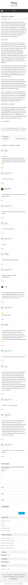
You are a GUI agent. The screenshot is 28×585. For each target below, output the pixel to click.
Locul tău (3, 523)
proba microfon (16, 129)
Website (3, 500)
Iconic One (6, 583)
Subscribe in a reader (5, 569)
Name (2, 487)
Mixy (14, 2)
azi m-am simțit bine (21, 138)
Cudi (5, 286)
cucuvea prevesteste (7, 129)
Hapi (2, 538)
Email (2, 493)
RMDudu (6, 253)
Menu (14, 10)
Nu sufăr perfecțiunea (5, 528)
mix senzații (8, 128)
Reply (2, 167)
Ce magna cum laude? (5, 530)
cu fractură (5, 138)
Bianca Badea (7, 188)
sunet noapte (23, 129)
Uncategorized (14, 128)
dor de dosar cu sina (5, 520)
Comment (3, 470)
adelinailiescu (7, 414)
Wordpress (20, 583)
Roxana (6, 324)
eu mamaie (3, 525)
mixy (4, 18)
